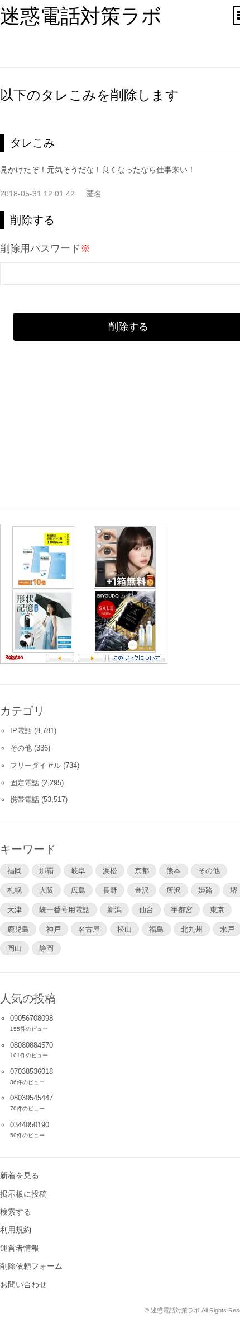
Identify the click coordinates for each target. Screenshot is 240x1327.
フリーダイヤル (35, 765)
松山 (124, 929)
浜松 (110, 870)
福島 (156, 929)
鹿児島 (18, 929)
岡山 (14, 948)
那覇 (46, 870)
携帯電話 (24, 799)
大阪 (46, 890)
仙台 (146, 909)
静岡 (46, 948)
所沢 (173, 890)
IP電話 (21, 730)
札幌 (14, 890)
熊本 (173, 870)
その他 (21, 748)
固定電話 (24, 783)
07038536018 (31, 1071)
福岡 (14, 870)
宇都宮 (182, 909)
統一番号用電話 (64, 909)
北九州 (192, 929)
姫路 (205, 890)
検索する (15, 1211)
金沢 (142, 890)
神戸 (53, 929)
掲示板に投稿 (23, 1193)
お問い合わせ (23, 1284)
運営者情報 (19, 1248)
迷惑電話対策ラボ (81, 15)
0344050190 (29, 1124)
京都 (142, 870)
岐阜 (78, 870)
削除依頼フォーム (31, 1266)
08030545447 (31, 1098)
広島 (78, 890)
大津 (14, 909)
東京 (217, 909)
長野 (110, 890)
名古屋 (89, 929)
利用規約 (15, 1229)
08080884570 (31, 1045)
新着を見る (19, 1175)
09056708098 (31, 1018)
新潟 (114, 909)
